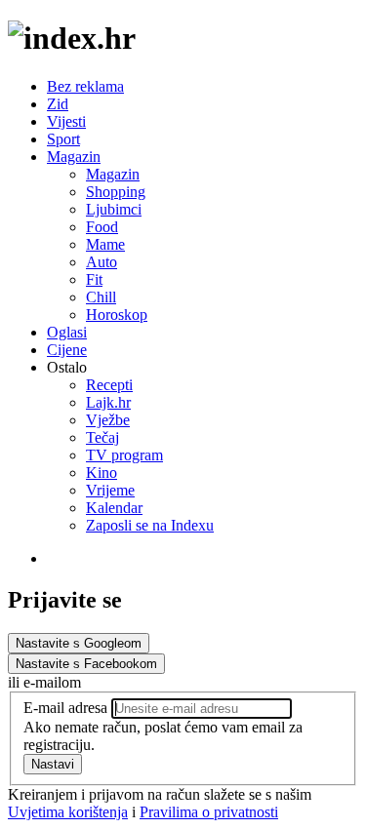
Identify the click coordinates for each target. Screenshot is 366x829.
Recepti (109, 384)
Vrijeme (110, 490)
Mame (105, 244)
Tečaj (102, 437)
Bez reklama (85, 86)
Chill (101, 297)
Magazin (74, 156)
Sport (63, 139)
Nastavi (52, 764)
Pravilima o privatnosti (209, 812)
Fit (94, 279)
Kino (101, 472)
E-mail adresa (65, 707)
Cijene (67, 349)
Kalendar (114, 507)
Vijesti (66, 121)
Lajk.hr (108, 402)
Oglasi (67, 332)
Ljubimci (114, 209)
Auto (101, 262)
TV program (124, 455)
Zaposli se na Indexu (150, 525)
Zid (57, 104)
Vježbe (108, 420)
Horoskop (116, 314)
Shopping (115, 191)
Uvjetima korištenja (68, 812)
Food (102, 226)
